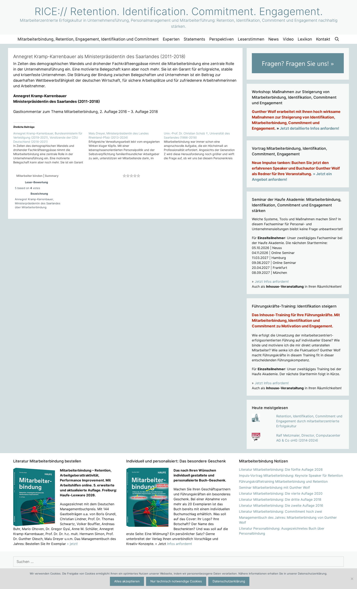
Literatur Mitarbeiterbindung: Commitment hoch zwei (280, 511)
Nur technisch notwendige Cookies (176, 581)
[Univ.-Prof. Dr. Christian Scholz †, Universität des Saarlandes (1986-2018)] (201, 145)
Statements (194, 39)
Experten (171, 39)
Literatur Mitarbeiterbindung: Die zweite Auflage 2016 (281, 505)
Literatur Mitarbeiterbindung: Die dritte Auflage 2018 (280, 499)
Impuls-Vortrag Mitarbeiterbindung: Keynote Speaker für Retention (291, 475)
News (273, 39)
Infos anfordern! (179, 544)
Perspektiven (221, 39)
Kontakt (323, 39)
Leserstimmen (251, 39)
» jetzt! (72, 544)
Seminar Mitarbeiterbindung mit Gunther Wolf (274, 487)
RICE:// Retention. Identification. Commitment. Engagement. (179, 11)
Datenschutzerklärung (229, 581)
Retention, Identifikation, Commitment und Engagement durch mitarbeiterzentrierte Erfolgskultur (309, 421)
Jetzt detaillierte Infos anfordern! (309, 128)
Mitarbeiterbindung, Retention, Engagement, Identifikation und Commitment (88, 39)
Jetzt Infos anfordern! (272, 281)
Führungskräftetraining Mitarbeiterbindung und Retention (283, 481)
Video (288, 39)
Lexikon (305, 39)
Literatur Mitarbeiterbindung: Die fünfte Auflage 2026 (281, 469)
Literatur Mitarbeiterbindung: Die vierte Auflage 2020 (280, 493)
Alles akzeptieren (127, 581)
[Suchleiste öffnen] (336, 39)
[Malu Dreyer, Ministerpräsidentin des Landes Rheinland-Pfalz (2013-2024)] (126, 145)
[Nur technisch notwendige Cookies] (352, 579)
